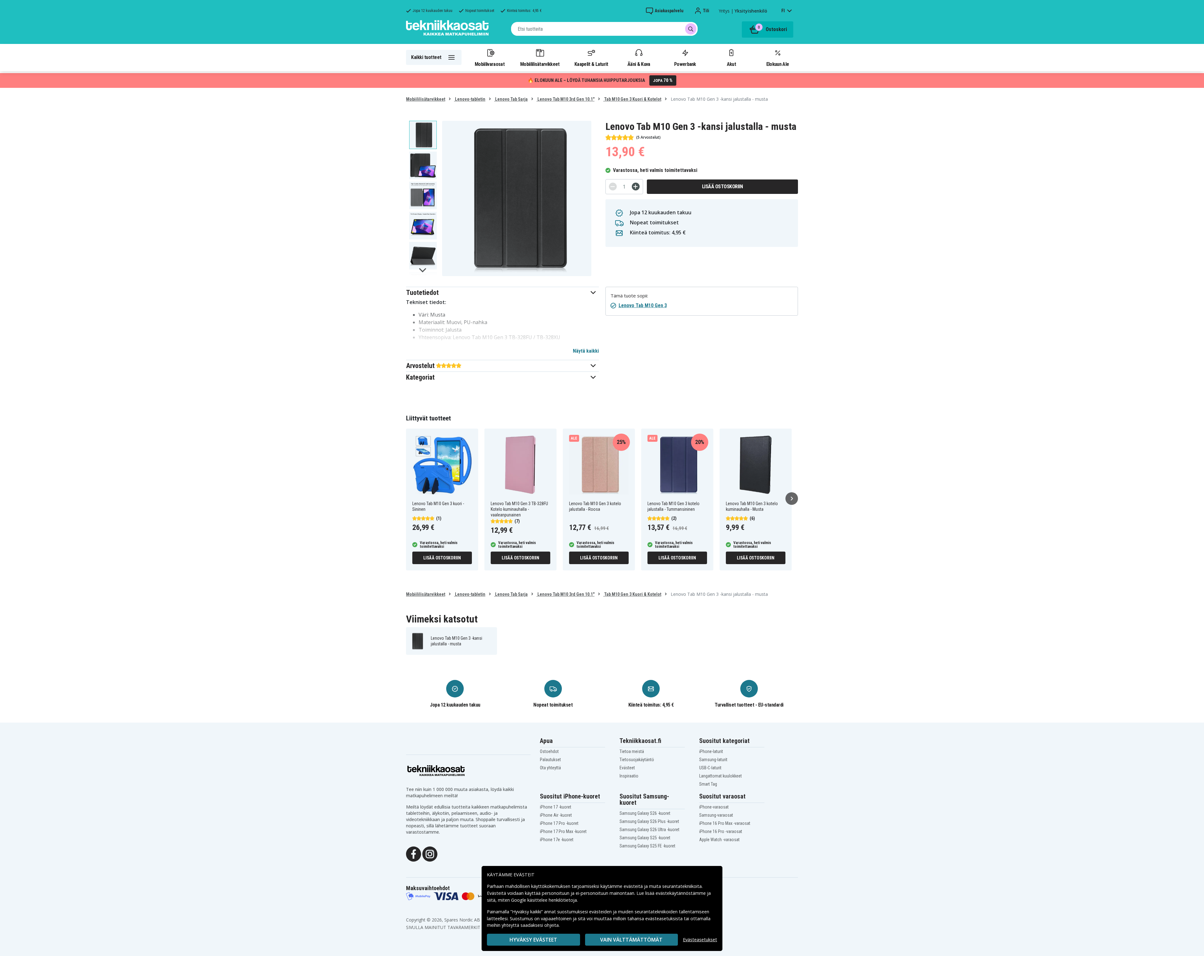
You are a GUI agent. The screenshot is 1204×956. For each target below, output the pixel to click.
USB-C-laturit (710, 767)
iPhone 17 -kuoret (555, 806)
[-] (613, 186)
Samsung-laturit (713, 759)
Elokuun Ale (777, 64)
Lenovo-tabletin (469, 99)
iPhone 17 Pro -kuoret (559, 823)
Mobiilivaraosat (489, 64)
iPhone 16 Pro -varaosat (720, 831)
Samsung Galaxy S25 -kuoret (645, 837)
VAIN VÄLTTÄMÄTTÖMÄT (631, 939)
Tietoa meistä (632, 751)
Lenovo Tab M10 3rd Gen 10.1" (565, 99)
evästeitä (634, 886)
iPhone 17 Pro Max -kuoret (563, 831)
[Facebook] (413, 853)
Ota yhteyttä (550, 767)
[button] (502, 292)
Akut (731, 64)
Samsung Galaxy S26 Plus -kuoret (649, 821)
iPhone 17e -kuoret (556, 839)
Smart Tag (708, 784)
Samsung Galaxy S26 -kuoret (645, 813)
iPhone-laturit (711, 751)
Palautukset (550, 759)
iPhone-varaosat (714, 806)
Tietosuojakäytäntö (637, 759)
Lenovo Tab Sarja (511, 99)
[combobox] (604, 29)
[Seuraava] (791, 498)
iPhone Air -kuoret (556, 815)
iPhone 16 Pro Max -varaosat (724, 823)
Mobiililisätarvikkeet (540, 64)
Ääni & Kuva (638, 64)
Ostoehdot (549, 751)
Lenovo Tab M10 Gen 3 (643, 305)
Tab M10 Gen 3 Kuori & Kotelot (632, 99)
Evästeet (627, 767)
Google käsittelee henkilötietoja (544, 900)
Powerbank (685, 64)
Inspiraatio (629, 775)
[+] (636, 186)
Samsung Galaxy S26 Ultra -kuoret (649, 829)
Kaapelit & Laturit (591, 64)
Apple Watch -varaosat (719, 839)
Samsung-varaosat (716, 815)
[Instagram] (429, 853)
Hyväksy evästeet (533, 939)
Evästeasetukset (700, 940)
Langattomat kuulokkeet (720, 775)
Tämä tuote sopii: (629, 295)
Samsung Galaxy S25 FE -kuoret (647, 845)
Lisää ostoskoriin (722, 187)
